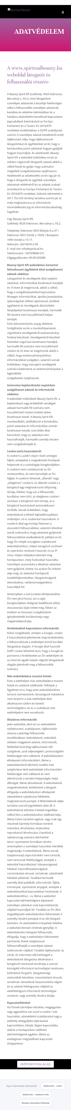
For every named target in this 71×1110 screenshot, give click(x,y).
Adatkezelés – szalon (52, 1085)
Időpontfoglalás (35, 1064)
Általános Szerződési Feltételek (35, 1102)
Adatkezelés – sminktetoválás (35, 1094)
